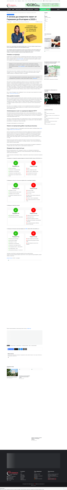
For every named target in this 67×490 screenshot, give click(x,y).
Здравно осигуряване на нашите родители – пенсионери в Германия (36, 438)
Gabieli (11, 129)
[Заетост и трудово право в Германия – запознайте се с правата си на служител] (52, 41)
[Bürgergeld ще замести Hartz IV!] (12, 372)
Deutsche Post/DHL (20, 58)
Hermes (11, 93)
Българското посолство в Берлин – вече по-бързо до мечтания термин (24, 376)
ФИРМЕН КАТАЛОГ (30, 9)
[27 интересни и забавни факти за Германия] (52, 84)
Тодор (45, 114)
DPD (15, 93)
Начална (8, 12)
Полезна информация (14, 12)
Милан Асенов (11, 353)
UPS (13, 93)
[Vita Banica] (12, 5)
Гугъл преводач (21, 66)
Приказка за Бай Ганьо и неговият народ (52, 104)
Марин (45, 112)
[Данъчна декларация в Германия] (52, 70)
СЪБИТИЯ (24, 9)
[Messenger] (22, 349)
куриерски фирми (18, 345)
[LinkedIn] (19, 349)
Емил (45, 117)
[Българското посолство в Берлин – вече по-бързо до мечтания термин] (24, 372)
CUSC (14, 129)
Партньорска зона (23, 479)
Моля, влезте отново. (3, 489)
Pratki (16, 129)
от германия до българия (25, 345)
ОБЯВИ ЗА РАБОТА (18, 9)
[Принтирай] (26, 349)
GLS (17, 93)
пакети (29, 345)
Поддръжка (22, 478)
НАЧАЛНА (9, 9)
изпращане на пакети (13, 345)
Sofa (45, 123)
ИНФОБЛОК (36, 9)
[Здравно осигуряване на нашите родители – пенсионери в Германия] (36, 403)
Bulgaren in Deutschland (38, 478)
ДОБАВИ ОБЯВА (45, 9)
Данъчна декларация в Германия (50, 76)
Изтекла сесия (2, 488)
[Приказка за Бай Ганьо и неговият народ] (52, 98)
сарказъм (35, 78)
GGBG (41, 128)
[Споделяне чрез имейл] (24, 349)
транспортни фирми (33, 345)
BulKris (18, 129)
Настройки (22, 477)
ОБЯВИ (13, 9)
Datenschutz (36, 477)
